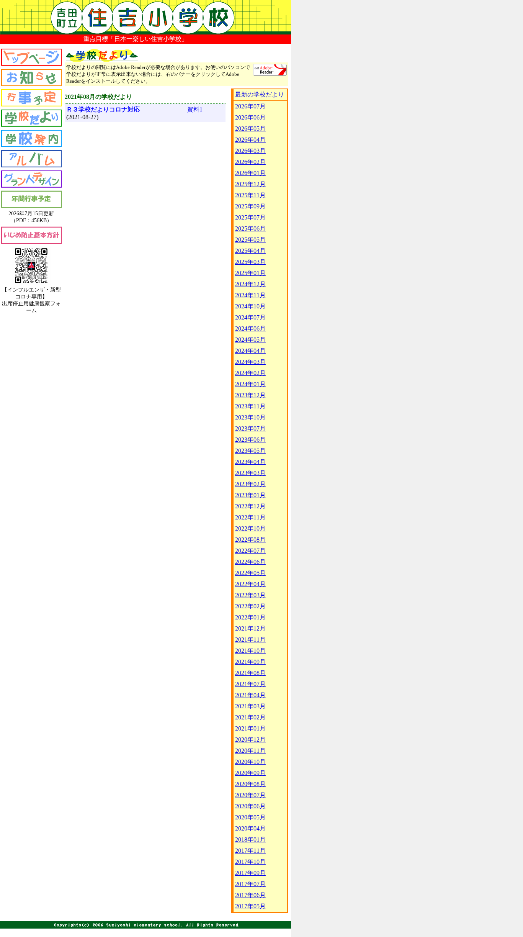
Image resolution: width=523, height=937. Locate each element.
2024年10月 (250, 306)
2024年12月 (250, 284)
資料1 (195, 109)
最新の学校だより (259, 94)
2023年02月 (250, 484)
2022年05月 (250, 573)
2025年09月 (250, 206)
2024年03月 (250, 362)
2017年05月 (250, 906)
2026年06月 (250, 117)
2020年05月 (250, 817)
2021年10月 (250, 650)
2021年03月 (250, 706)
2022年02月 (250, 606)
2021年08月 (250, 673)
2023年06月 (250, 439)
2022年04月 (250, 584)
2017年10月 (250, 861)
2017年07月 (250, 884)
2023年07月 (250, 428)
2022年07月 (250, 550)
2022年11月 (250, 517)
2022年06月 (250, 562)
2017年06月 (250, 895)
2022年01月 (250, 617)
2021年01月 (250, 728)
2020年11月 (250, 750)
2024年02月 (250, 373)
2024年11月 (250, 295)
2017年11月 (250, 850)
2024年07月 (250, 317)
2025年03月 (250, 262)
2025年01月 (250, 273)
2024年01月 (250, 384)
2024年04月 (250, 350)
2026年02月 (250, 162)
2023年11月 (250, 406)
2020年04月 (250, 828)
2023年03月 (250, 473)
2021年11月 (250, 639)
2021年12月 (250, 628)
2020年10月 (250, 761)
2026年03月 (250, 150)
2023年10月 (250, 417)
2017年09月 (250, 873)
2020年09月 (250, 773)
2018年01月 (250, 839)
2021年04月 (250, 695)
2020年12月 (250, 739)
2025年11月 (250, 195)
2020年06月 (250, 806)
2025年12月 (250, 184)
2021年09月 (250, 662)
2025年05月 (250, 239)
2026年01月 (250, 173)
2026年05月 (250, 128)
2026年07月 (250, 106)
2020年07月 (250, 795)
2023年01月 (250, 495)
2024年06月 (250, 328)
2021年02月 (250, 717)
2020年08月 (250, 784)
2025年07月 (250, 217)
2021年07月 (250, 684)
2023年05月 (250, 450)
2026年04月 (250, 139)
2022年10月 (250, 528)
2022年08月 (250, 539)
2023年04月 (250, 462)
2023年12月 (250, 395)
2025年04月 (250, 250)
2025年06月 (250, 228)
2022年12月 (250, 506)
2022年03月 (250, 595)
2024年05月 (250, 339)
